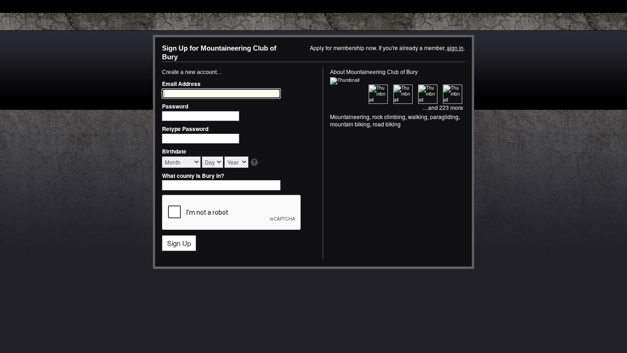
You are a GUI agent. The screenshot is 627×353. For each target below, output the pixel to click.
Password (175, 106)
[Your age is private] (255, 163)
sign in (455, 47)
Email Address (181, 84)
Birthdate (174, 151)
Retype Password (185, 129)
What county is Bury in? (193, 175)
